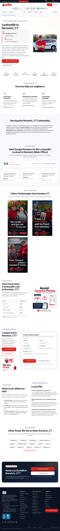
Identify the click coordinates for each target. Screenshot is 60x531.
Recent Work (47, 499)
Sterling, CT (29, 447)
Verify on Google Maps (50, 163)
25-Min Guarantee (48, 497)
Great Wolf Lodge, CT (22, 443)
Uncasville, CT (38, 447)
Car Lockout (22, 497)
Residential (22, 501)
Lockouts (21, 495)
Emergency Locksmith (24, 493)
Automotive (30, 12)
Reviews (36, 12)
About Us (47, 493)
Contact (55, 12)
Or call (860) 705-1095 (44, 360)
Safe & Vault (22, 518)
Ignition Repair (22, 508)
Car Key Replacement (24, 506)
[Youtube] (8, 522)
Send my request (30, 360)
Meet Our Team (48, 495)
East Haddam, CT (33, 440)
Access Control (23, 516)
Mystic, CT (12, 447)
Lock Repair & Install (24, 512)
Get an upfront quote (7, 65)
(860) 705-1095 (8, 39)
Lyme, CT (48, 443)
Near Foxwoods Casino (45, 440)
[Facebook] (3, 522)
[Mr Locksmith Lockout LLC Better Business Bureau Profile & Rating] (6, 516)
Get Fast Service (43, 473)
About (41, 12)
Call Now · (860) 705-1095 (11, 61)
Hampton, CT (32, 443)
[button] (18, 218)
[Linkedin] (14, 522)
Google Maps (6, 507)
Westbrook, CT (47, 447)
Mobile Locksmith (23, 504)
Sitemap (34, 527)
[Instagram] (11, 522)
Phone (41, 340)
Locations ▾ (11, 12)
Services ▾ (5, 12)
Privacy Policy (48, 506)
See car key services (8, 107)
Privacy (29, 527)
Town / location (42, 345)
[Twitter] (6, 522)
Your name (25, 340)
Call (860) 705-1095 (9, 349)
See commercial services (47, 107)
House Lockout (23, 499)
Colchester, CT (23, 440)
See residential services (28, 105)
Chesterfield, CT (14, 440)
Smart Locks (22, 514)
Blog (46, 503)
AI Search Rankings (54, 527)
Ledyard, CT (40, 443)
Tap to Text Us (8, 353)
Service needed (26, 345)
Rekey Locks (22, 510)
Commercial (22, 503)
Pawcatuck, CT (21, 447)
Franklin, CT (12, 443)
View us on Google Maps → (12, 41)
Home (24, 12)
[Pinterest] (16, 522)
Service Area (7, 15)
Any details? (27, 351)
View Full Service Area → (30, 450)
